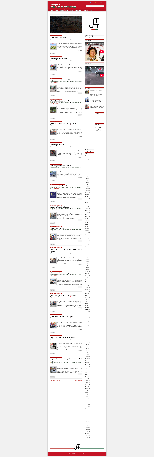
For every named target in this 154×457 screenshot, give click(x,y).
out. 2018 (86, 287)
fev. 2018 (86, 301)
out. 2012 (86, 427)
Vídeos (99, 130)
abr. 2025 (86, 178)
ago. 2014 (86, 384)
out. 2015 (86, 356)
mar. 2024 (86, 200)
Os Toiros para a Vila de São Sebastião (96, 105)
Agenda (66, 10)
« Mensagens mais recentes (55, 380)
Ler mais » (80, 50)
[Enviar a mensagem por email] (50, 53)
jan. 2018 (86, 303)
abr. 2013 (86, 415)
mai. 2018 (86, 297)
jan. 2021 (86, 253)
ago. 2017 (86, 313)
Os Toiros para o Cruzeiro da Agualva (61, 316)
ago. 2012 (86, 431)
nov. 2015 (86, 354)
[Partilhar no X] (52, 53)
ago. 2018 (86, 291)
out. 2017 (86, 309)
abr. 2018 (86, 299)
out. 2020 (86, 259)
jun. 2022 (86, 238)
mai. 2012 (86, 437)
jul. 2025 (86, 172)
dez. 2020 (86, 255)
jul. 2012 (86, 433)
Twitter (103, 2)
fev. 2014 (86, 396)
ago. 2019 (86, 271)
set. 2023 (86, 210)
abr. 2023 (86, 220)
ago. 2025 (86, 170)
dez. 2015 (86, 352)
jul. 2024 (86, 194)
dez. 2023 (86, 204)
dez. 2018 (86, 283)
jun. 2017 (86, 317)
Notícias (71, 10)
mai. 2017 (86, 319)
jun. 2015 (86, 364)
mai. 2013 (86, 413)
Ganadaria (62, 10)
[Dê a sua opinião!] (51, 53)
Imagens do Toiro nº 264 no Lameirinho (62, 337)
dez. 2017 (86, 305)
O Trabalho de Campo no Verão (60, 101)
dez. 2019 (86, 263)
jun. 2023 (86, 216)
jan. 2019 (86, 281)
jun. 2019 (86, 275)
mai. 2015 (86, 366)
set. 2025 (86, 168)
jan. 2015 (86, 374)
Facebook (93, 2)
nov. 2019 (86, 265)
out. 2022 (86, 230)
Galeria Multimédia (78, 10)
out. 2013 (86, 404)
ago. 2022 (86, 234)
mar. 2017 (86, 323)
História (56, 10)
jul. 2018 (86, 293)
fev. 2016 (86, 348)
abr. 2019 (86, 279)
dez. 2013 (86, 400)
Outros (96, 130)
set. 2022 (86, 232)
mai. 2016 (86, 342)
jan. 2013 (86, 421)
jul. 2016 (86, 338)
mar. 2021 (86, 251)
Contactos (86, 10)
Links (91, 10)
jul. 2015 (86, 362)
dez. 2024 (86, 184)
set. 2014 (86, 382)
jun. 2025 (86, 174)
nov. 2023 (86, 206)
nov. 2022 (86, 228)
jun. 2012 (86, 435)
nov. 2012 (86, 425)
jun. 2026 (86, 159)
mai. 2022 (86, 240)
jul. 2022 (86, 236)
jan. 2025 (86, 182)
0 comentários (55, 82)
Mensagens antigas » (78, 380)
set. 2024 (86, 190)
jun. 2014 (86, 388)
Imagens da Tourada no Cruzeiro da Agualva (63, 295)
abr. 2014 (86, 392)
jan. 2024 (86, 202)
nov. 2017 (86, 307)
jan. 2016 (86, 350)
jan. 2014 (86, 398)
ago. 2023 (86, 212)
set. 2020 (86, 261)
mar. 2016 (86, 346)
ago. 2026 (86, 155)
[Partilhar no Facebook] (54, 53)
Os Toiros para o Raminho (58, 37)
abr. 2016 (86, 344)
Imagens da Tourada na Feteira (59, 207)
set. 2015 (86, 358)
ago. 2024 (86, 192)
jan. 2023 (86, 224)
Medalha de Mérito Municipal (59, 186)
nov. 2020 (86, 257)
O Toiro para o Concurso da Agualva (61, 273)
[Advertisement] (89, 130)
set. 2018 (86, 289)
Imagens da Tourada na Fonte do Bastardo (63, 123)
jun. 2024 (86, 196)
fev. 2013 (86, 419)
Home (51, 2)
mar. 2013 (86, 417)
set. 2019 (86, 269)
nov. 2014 (86, 378)
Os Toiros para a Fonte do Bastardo (60, 165)
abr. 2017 (86, 321)
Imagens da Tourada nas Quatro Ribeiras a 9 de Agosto (66, 360)
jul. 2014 (86, 386)
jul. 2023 (86, 214)
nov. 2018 (86, 285)
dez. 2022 (86, 226)
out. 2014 (86, 380)
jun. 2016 (86, 340)
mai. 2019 (86, 277)
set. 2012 (86, 429)
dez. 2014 (86, 376)
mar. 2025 (86, 180)
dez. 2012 (86, 423)
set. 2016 (86, 334)
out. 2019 (86, 267)
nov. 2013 (86, 402)
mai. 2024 (86, 198)
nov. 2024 (86, 186)
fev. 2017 (86, 325)
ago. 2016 (86, 336)
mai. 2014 (86, 390)
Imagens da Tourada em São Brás (60, 80)
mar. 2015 (86, 370)
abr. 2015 (86, 368)
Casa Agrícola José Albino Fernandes (75, 453)
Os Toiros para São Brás (57, 144)
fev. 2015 (86, 372)
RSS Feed (98, 2)
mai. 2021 (86, 249)
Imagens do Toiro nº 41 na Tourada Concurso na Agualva (66, 250)
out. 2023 (86, 208)
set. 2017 (86, 311)
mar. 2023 (86, 222)
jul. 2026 (86, 157)
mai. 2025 (86, 176)
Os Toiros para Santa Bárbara (59, 58)
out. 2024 (86, 188)
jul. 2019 (86, 273)
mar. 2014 (86, 394)
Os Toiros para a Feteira (57, 228)
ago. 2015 (86, 360)
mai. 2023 (86, 218)
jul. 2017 (86, 315)
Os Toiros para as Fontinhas (94, 97)
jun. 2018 (86, 295)
